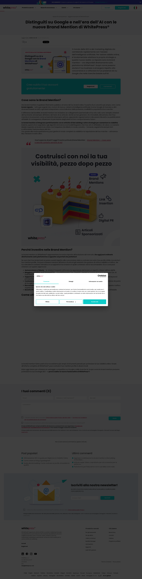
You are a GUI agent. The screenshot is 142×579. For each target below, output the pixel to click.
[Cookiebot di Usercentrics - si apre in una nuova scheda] (99, 276)
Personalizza (70, 301)
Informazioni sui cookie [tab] (95, 281)
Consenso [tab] (46, 281)
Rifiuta (47, 301)
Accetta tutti (94, 301)
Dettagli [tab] (71, 281)
